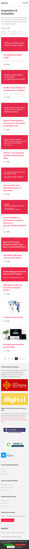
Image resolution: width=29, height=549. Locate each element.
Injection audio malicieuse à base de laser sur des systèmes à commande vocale (14, 123)
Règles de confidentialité (18, 532)
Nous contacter (5, 474)
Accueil (3, 469)
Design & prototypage (7, 487)
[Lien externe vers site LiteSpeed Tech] (14, 430)
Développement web (6, 484)
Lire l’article (6, 64)
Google (20, 31)
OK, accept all (9, 544)
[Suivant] (23, 358)
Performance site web (15, 34)
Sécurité (25, 34)
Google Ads (4, 503)
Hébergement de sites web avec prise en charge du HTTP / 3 (12, 287)
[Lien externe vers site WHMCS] (14, 444)
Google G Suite (5, 500)
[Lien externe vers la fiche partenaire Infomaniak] (8, 455)
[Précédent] (5, 358)
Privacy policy (18, 547)
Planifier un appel (7, 520)
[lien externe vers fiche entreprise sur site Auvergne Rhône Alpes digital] (14, 399)
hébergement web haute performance (12, 418)
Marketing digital (5, 490)
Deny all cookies (20, 544)
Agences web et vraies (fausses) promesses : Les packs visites (12, 187)
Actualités (3, 31)
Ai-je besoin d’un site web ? (13, 317)
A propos (3, 471)
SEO (9, 31)
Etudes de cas (4, 34)
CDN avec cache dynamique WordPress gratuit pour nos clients (13, 155)
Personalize (11, 547)
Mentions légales (5, 532)
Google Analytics (5, 506)
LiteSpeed (14, 31)
